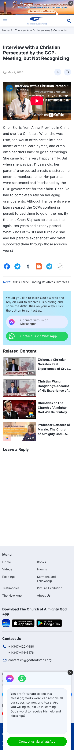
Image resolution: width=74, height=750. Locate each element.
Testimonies (10, 588)
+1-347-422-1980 (21, 646)
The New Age (23, 30)
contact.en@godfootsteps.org (30, 660)
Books (41, 562)
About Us (43, 595)
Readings (8, 577)
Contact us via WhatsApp (37, 741)
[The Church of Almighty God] (37, 21)
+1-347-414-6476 (21, 652)
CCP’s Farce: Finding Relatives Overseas (40, 282)
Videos (7, 569)
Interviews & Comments (52, 30)
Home (5, 30)
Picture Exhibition (49, 588)
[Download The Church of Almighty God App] (6, 623)
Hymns (42, 569)
